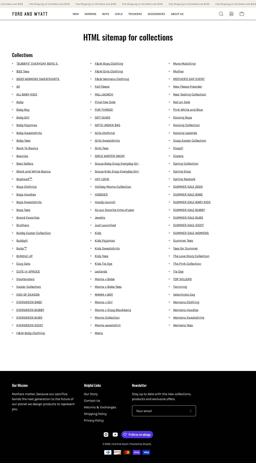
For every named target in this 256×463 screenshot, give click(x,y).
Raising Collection (186, 125)
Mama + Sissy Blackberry (113, 310)
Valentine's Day (184, 294)
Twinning (180, 287)
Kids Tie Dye (103, 263)
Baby (19, 102)
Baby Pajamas (26, 125)
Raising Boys (182, 117)
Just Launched (105, 225)
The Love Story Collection (191, 256)
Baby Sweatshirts (29, 133)
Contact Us (92, 400)
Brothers (22, 225)
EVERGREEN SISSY (29, 325)
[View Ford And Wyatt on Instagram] (106, 435)
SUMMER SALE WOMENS (191, 233)
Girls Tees (101, 148)
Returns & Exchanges (100, 407)
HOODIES (101, 194)
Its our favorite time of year (114, 210)
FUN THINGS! (104, 109)
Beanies (22, 156)
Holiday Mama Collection (113, 186)
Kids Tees (101, 256)
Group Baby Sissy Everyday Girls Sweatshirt (126, 163)
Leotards (101, 271)
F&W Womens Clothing (112, 79)
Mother (178, 71)
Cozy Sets (23, 263)
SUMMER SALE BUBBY (189, 210)
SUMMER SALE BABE (188, 194)
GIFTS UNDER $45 (107, 125)
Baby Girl (22, 117)
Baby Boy (22, 109)
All (18, 86)
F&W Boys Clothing (109, 63)
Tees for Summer (185, 248)
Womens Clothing (186, 302)
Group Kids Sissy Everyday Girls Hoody (122, 171)
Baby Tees (23, 140)
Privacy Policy (94, 420)
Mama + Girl (103, 302)
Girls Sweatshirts (107, 140)
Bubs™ (21, 248)
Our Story (91, 394)
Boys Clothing (26, 186)
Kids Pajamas (105, 240)
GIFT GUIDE (102, 117)
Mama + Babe (105, 279)
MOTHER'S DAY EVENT (189, 79)
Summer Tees (183, 240)
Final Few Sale (105, 102)
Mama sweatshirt (108, 325)
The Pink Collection (187, 263)
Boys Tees (23, 210)
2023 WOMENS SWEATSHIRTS (37, 79)
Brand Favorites (27, 217)
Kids (98, 233)
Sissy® (178, 148)
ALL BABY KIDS (26, 94)
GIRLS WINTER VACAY (110, 156)
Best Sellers (24, 163)
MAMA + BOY (104, 294)
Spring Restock (184, 179)
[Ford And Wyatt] (30, 14)
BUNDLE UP (24, 256)
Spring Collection (185, 163)
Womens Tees (183, 325)
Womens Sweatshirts (188, 317)
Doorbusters (25, 279)
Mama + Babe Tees (108, 287)
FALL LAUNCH (104, 94)
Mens (99, 333)
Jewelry (100, 217)
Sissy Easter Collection (189, 140)
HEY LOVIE (102, 179)
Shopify (147, 444)
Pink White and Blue (188, 109)
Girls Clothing (105, 133)
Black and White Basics (33, 171)
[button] (221, 14)
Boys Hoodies (26, 194)
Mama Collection (107, 317)
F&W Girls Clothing (109, 71)
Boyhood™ (24, 179)
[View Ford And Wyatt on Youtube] (115, 435)
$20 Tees (22, 71)
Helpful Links (92, 385)
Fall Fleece (102, 86)
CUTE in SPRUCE (28, 271)
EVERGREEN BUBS (29, 317)
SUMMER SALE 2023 (188, 186)
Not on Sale (181, 102)
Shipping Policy (95, 414)
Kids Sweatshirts (107, 248)
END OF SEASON (28, 294)
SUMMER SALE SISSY (188, 225)
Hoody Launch (105, 202)
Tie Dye (178, 271)
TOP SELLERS (182, 279)
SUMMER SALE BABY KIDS (192, 202)
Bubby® (22, 240)
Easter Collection (28, 287)
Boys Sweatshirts (29, 202)
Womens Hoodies (185, 310)
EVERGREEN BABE (29, 302)
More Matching (184, 63)
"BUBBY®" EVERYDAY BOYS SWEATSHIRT (45, 63)
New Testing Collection (189, 94)
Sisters (178, 156)
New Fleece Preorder (187, 86)
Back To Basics (27, 148)
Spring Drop (182, 171)
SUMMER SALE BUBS (188, 217)
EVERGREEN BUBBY (30, 310)
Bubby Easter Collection (33, 233)
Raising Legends (185, 133)
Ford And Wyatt (120, 444)
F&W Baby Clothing (30, 333)
